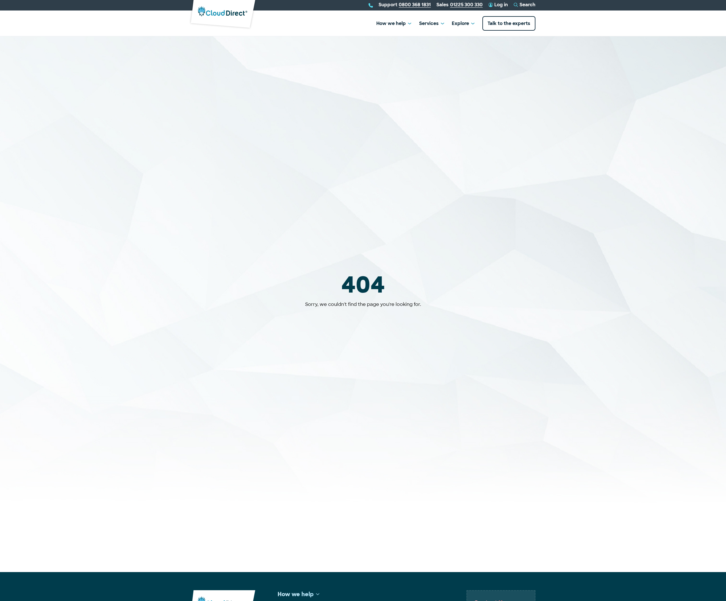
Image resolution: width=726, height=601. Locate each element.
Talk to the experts (508, 23)
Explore (460, 23)
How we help (391, 23)
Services (429, 23)
